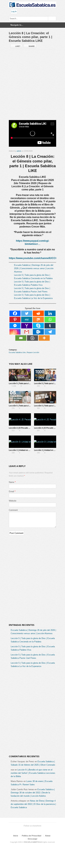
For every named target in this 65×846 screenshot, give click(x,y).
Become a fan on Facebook (27, 830)
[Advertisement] (32, 86)
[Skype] (38, 325)
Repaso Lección (33, 352)
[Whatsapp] (50, 319)
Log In (14, 11)
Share (32, 46)
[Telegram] (50, 332)
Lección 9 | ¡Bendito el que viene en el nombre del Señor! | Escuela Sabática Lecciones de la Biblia (33, 773)
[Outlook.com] (38, 332)
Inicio (15, 836)
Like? (17, 46)
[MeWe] (26, 319)
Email (11, 491)
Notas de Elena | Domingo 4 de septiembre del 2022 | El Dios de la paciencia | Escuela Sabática (33, 804)
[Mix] (38, 319)
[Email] (20, 338)
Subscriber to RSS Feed (37, 830)
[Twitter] (26, 313)
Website (12, 501)
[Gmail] (26, 332)
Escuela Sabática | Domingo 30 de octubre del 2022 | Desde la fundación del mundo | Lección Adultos (33, 792)
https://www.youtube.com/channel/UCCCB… (35, 258)
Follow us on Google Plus (32, 830)
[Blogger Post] (32, 338)
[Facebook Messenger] (15, 325)
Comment (13, 510)
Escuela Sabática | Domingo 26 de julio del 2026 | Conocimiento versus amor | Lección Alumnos (33, 268)
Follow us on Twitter (22, 830)
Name (11, 482)
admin (19, 151)
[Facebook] (15, 313)
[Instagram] (15, 332)
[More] (44, 338)
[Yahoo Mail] (26, 325)
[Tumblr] (50, 325)
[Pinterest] (15, 319)
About (47, 836)
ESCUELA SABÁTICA (32, 842)
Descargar (32, 839)
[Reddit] (38, 313)
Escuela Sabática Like (17, 352)
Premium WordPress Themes (42, 830)
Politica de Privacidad (31, 836)
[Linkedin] (50, 313)
